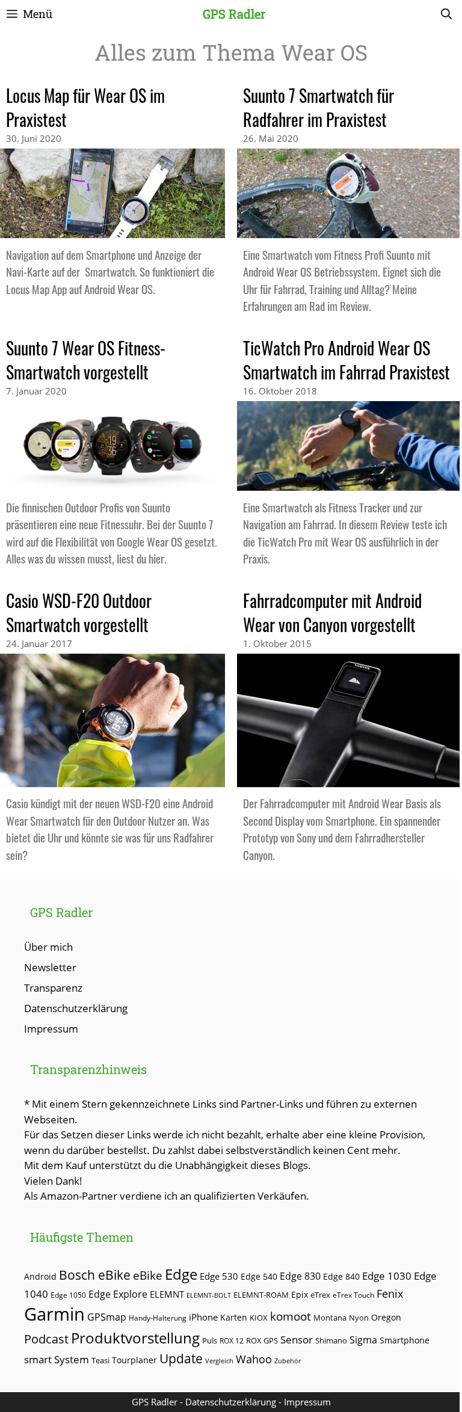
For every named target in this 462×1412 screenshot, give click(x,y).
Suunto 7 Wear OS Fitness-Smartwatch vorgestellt (85, 360)
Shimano (331, 1341)
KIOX (259, 1317)
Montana (329, 1317)
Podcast (46, 1338)
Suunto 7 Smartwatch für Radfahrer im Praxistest (318, 107)
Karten (233, 1317)
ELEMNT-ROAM (261, 1294)
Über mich (48, 947)
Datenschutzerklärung (76, 1008)
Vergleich (219, 1360)
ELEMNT (167, 1294)
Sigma (363, 1339)
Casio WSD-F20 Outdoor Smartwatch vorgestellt (79, 612)
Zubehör (287, 1360)
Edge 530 (219, 1276)
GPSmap (106, 1317)
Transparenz (53, 988)
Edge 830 (300, 1276)
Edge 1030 (386, 1276)
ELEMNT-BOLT (208, 1295)
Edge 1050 (68, 1295)
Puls (209, 1340)
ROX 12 (232, 1340)
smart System (56, 1359)
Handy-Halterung (157, 1318)
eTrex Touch (353, 1295)
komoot (290, 1316)
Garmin (54, 1314)
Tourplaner (134, 1360)
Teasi (100, 1360)
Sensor (296, 1339)
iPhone (203, 1317)
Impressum (51, 1029)
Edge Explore (117, 1294)
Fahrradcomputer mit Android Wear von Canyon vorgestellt (332, 612)
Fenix (390, 1293)
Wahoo (254, 1359)
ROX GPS (262, 1340)
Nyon (359, 1317)
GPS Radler (234, 14)
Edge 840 (341, 1276)
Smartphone (405, 1340)
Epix (299, 1294)
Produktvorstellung (135, 1338)
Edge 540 (259, 1276)
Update (181, 1358)
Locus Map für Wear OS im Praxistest (85, 107)
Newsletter (50, 967)
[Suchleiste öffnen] (446, 14)
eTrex (320, 1295)
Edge (181, 1274)
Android (40, 1276)
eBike (147, 1275)
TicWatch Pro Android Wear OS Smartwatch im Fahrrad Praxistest (346, 360)
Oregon (386, 1317)
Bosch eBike (95, 1274)
